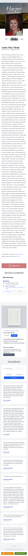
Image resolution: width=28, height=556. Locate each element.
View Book (6, 335)
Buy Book (14, 335)
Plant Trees (20, 291)
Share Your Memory (8, 354)
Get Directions (8, 291)
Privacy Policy (10, 550)
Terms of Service (18, 550)
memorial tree (18, 254)
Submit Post (14, 377)
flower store (17, 256)
